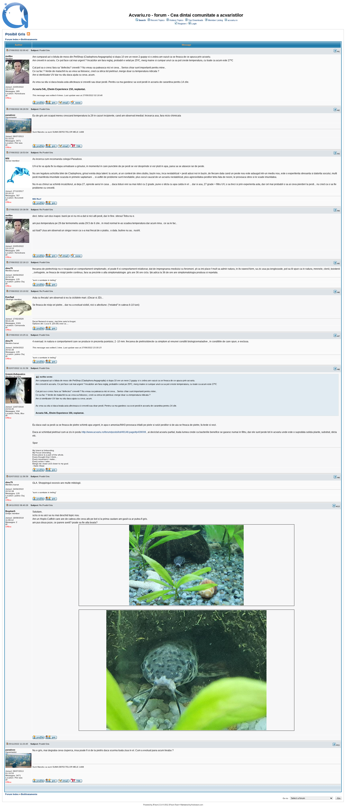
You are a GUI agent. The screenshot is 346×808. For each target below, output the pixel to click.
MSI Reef (36, 199)
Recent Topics (158, 20)
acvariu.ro (232, 20)
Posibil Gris (15, 34)
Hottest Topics (176, 20)
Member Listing (215, 20)
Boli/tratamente (29, 39)
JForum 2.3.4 (157, 805)
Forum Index (12, 39)
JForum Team (174, 805)
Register (182, 23)
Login (194, 23)
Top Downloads (195, 20)
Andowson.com (197, 805)
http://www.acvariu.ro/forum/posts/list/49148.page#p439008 (114, 432)
